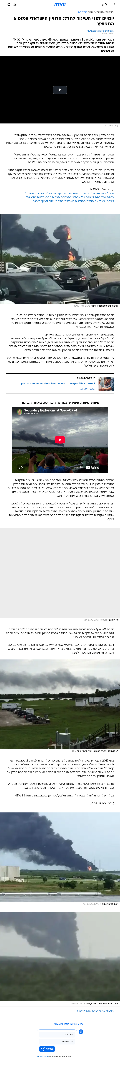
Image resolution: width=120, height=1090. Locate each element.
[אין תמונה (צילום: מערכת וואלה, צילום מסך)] (60, 575)
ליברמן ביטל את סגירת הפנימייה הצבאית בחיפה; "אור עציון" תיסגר (73, 201)
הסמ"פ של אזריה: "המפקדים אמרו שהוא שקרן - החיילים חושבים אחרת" (69, 193)
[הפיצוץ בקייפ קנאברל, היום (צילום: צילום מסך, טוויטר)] (60, 261)
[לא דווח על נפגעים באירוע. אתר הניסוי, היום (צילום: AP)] (60, 706)
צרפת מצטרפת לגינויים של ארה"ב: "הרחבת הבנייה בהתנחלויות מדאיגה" (70, 197)
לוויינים (82, 1011)
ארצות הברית (98, 1011)
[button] (104, 4)
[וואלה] (60, 4)
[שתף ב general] (9, 4)
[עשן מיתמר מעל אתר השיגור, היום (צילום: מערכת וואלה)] (60, 959)
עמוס (88, 1011)
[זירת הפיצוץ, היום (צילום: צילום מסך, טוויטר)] (60, 859)
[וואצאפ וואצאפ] (15, 4)
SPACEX (110, 1011)
